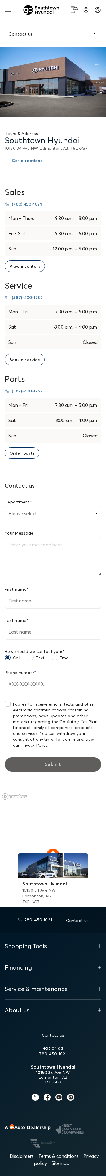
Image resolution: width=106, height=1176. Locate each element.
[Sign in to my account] (97, 9)
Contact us (53, 1035)
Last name (17, 620)
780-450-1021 (53, 1053)
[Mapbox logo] (15, 796)
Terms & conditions (58, 1156)
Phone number (21, 672)
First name (17, 589)
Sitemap (60, 1163)
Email (65, 657)
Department (18, 502)
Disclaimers (22, 1156)
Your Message (20, 533)
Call (17, 657)
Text (40, 657)
